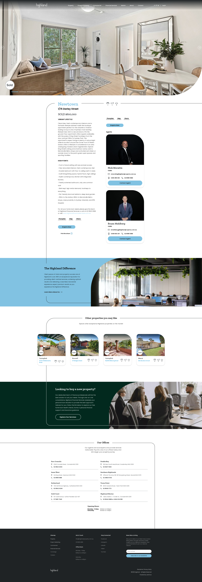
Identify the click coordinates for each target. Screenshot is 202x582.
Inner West (55, 472)
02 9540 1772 (107, 488)
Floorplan (62, 219)
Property (70, 5)
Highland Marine (107, 494)
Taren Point (105, 483)
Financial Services (111, 5)
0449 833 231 (115, 234)
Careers (52, 555)
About (132, 5)
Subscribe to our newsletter (139, 555)
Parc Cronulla (56, 461)
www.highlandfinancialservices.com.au (77, 213)
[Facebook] (154, 5)
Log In (164, 5)
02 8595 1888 (128, 178)
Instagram (104, 542)
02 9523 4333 (58, 467)
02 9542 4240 (58, 488)
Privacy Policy (148, 569)
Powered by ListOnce (146, 575)
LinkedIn (103, 545)
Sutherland (55, 483)
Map (71, 219)
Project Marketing (83, 5)
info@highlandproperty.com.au (84, 539)
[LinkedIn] (158, 5)
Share (78, 219)
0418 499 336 (115, 178)
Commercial (97, 5)
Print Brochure (66, 233)
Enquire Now (66, 227)
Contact (140, 5)
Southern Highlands (108, 472)
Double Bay (105, 461)
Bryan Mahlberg (116, 223)
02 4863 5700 (107, 478)
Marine (123, 5)
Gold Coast (55, 494)
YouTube (103, 552)
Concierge (53, 552)
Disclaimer (140, 569)
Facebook (104, 539)
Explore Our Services (68, 417)
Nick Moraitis (115, 167)
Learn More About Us (52, 292)
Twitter (103, 548)
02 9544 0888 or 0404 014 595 (113, 499)
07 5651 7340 (58, 499)
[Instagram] (156, 5)
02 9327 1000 (107, 467)
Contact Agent (125, 183)
